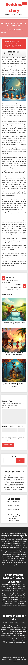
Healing (15, 45)
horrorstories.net (14, 518)
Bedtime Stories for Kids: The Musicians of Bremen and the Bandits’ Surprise (14, 384)
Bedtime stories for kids (11, 43)
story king (8, 41)
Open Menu (24, 3)
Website (20, 426)
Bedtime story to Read (14, 509)
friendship (10, 45)
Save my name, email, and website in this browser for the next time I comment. (13, 439)
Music (7, 47)
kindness (20, 45)
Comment (5, 407)
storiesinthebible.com (14, 517)
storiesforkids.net (14, 520)
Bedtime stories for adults (14, 501)
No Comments (16, 47)
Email (12, 426)
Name (4, 426)
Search (14, 457)
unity (10, 47)
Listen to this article (12, 53)
